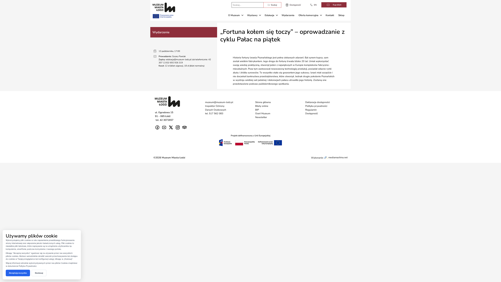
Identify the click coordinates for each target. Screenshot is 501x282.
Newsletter (261, 117)
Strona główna (263, 102)
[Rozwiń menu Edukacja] (276, 15)
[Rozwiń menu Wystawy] (260, 15)
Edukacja (269, 15)
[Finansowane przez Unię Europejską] (162, 16)
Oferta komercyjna (308, 15)
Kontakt (330, 15)
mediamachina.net (338, 157)
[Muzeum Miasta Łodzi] (163, 7)
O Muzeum (234, 15)
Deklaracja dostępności (317, 102)
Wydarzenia (288, 15)
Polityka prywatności (316, 106)
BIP (257, 109)
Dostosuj (39, 273)
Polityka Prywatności (27, 266)
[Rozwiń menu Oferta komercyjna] (321, 15)
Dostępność (311, 113)
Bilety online (261, 106)
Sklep (341, 15)
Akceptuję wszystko (18, 273)
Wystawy (252, 15)
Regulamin (311, 109)
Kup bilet (337, 4)
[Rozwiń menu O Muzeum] (242, 15)
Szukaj (274, 5)
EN (315, 5)
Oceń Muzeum (262, 113)
